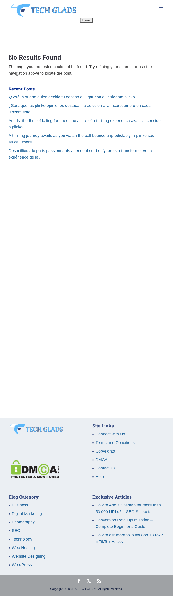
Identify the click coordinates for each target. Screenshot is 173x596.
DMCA (101, 459)
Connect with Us (110, 434)
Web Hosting (23, 547)
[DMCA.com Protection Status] (34, 476)
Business (20, 505)
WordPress (22, 564)
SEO (16, 530)
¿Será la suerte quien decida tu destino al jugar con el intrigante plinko (72, 97)
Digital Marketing (27, 513)
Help (100, 476)
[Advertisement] (86, 211)
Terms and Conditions (115, 442)
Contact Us (106, 468)
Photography (23, 522)
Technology (22, 539)
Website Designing (29, 556)
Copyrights (105, 451)
